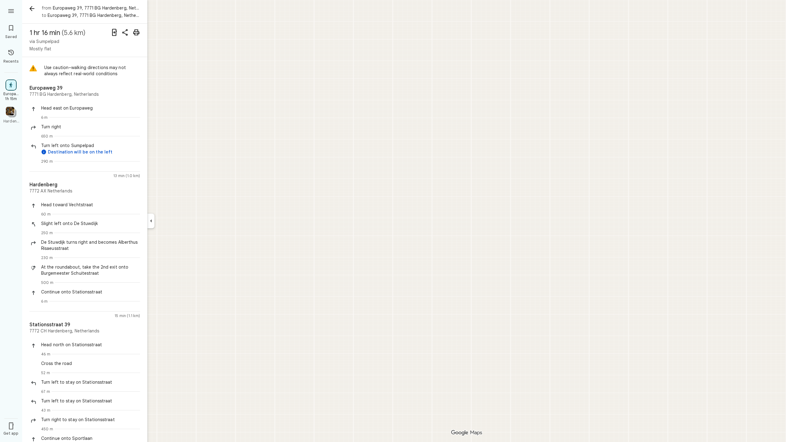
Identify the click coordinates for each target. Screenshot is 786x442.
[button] (90, 108)
